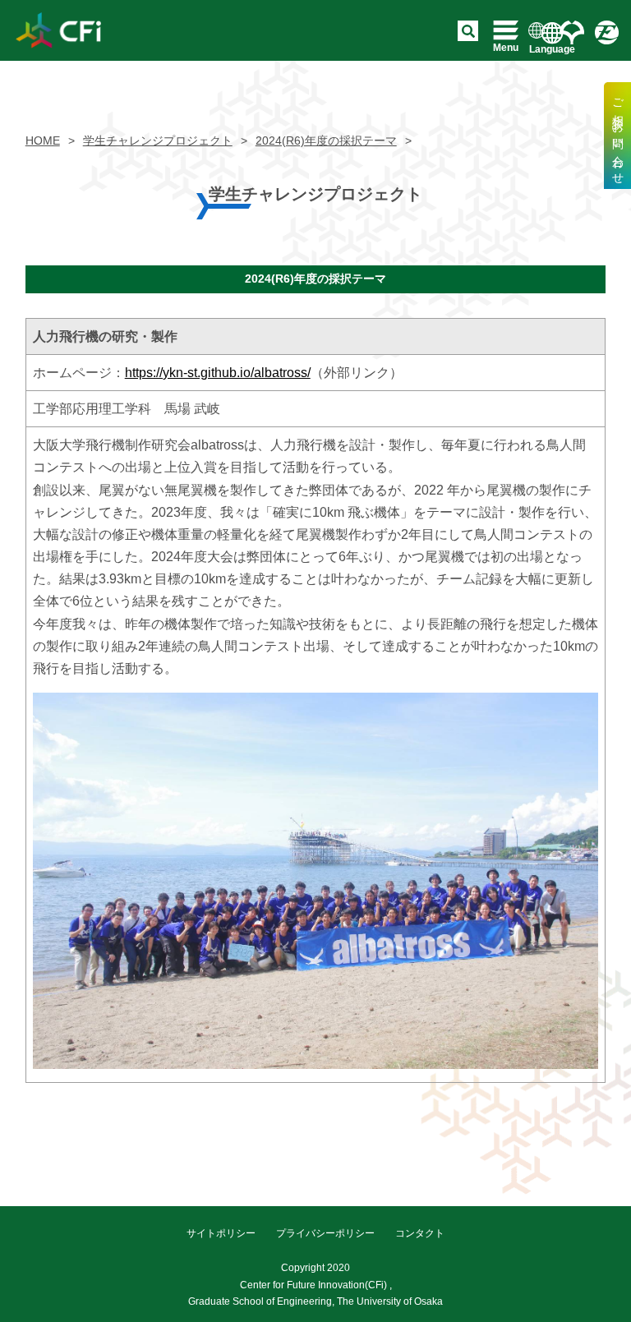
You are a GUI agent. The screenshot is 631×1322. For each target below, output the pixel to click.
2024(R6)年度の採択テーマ (326, 140)
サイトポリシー (221, 1233)
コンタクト (419, 1233)
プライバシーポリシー (325, 1233)
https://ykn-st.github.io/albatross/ (218, 373)
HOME (42, 140)
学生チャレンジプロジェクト (158, 140)
